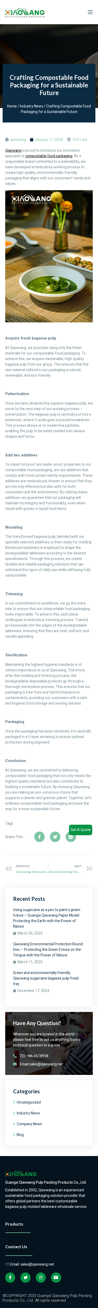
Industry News (31, 106)
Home (12, 106)
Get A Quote (81, 830)
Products (14, 1223)
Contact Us (16, 1246)
